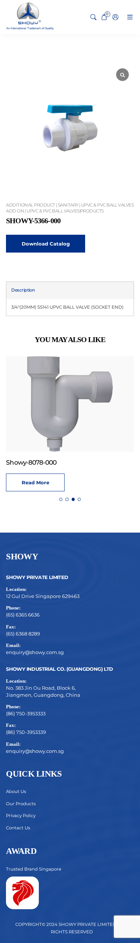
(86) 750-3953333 (26, 713)
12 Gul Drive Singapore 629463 (43, 596)
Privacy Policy (20, 815)
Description (23, 290)
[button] (60, 499)
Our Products (21, 803)
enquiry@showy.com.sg (35, 652)
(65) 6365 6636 (23, 615)
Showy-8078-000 (31, 462)
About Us (16, 791)
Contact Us (18, 827)
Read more (35, 482)
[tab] (23, 290)
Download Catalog (46, 244)
